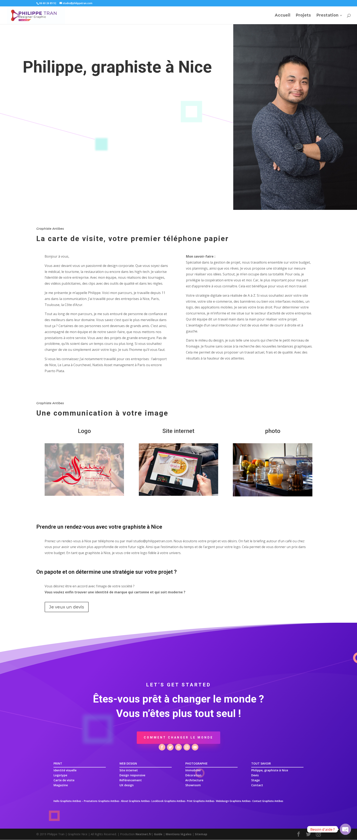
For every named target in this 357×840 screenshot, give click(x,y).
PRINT (58, 763)
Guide (158, 834)
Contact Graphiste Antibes (267, 801)
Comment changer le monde (178, 737)
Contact (257, 785)
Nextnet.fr (143, 834)
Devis (255, 775)
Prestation (327, 16)
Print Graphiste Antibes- (201, 801)
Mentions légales (179, 834)
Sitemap (201, 834)
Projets (303, 16)
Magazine (61, 785)
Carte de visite (64, 780)
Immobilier (193, 770)
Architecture (194, 780)
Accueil (282, 16)
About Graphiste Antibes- (136, 801)
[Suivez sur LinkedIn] (178, 747)
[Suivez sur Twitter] (170, 747)
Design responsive (132, 775)
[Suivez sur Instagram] (186, 747)
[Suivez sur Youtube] (195, 747)
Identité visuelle (65, 770)
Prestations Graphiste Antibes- (102, 801)
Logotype (60, 775)
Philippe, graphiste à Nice (269, 770)
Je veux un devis (66, 607)
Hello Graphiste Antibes (67, 801)
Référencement (130, 780)
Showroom (193, 785)
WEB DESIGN (128, 763)
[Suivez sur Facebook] (162, 747)
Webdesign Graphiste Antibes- (234, 801)
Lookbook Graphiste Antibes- (168, 801)
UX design (126, 785)
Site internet (128, 770)
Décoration (193, 775)
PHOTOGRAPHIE (196, 763)
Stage (255, 780)
